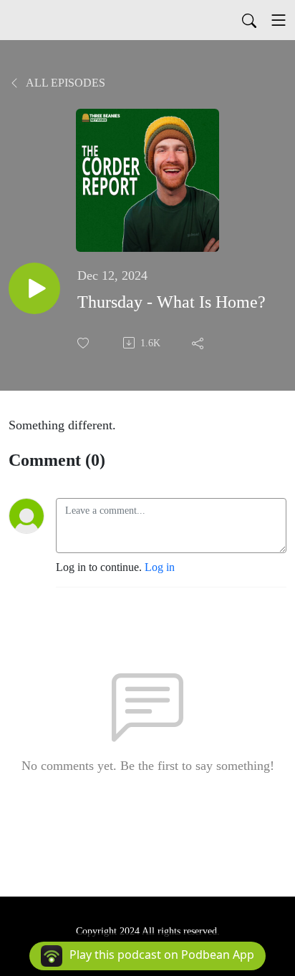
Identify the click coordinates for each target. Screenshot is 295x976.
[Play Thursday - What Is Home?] (34, 288)
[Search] (249, 20)
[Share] (199, 343)
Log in (160, 567)
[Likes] (84, 343)
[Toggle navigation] (278, 20)
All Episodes (64, 83)
